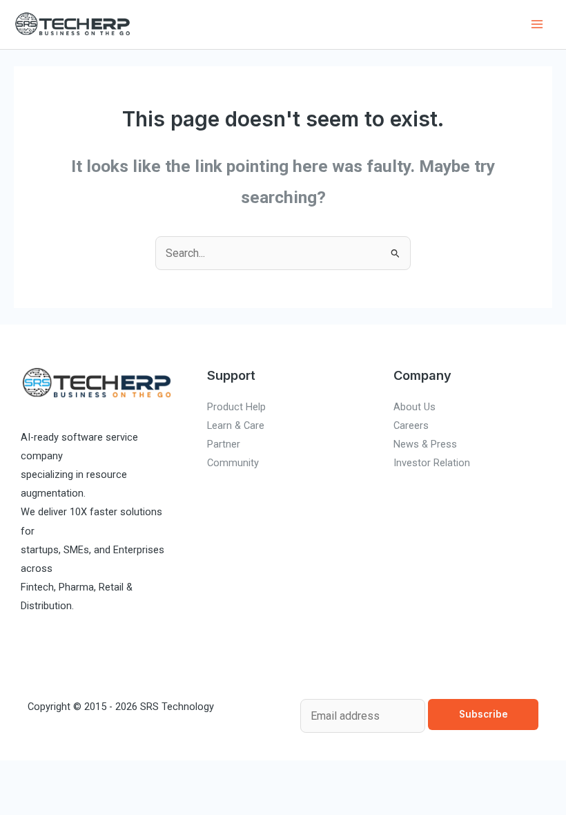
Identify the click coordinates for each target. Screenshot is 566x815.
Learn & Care (235, 425)
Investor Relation (431, 463)
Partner (223, 444)
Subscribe (483, 714)
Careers (411, 425)
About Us (414, 407)
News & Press (425, 444)
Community (233, 463)
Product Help (236, 407)
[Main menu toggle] (536, 24)
